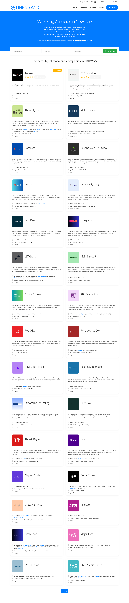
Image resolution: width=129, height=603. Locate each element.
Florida (35, 131)
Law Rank (30, 220)
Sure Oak (85, 403)
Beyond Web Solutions (93, 148)
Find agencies (111, 51)
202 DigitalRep (88, 73)
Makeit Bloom (88, 110)
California (73, 488)
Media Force (32, 565)
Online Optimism (34, 294)
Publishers (93, 7)
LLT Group (30, 256)
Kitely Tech (31, 534)
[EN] (113, 2)
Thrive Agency (33, 110)
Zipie (83, 439)
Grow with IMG (33, 504)
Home (75, 7)
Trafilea (29, 73)
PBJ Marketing (89, 294)
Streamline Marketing (37, 403)
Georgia (24, 129)
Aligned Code (32, 475)
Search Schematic (91, 366)
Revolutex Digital (34, 366)
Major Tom (86, 534)
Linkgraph (86, 220)
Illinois (34, 277)
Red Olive (30, 330)
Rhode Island (26, 515)
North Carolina (41, 203)
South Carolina (41, 276)
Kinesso (85, 504)
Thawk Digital (32, 439)
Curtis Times (87, 475)
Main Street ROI (89, 256)
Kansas (24, 386)
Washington (52, 129)
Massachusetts (18, 277)
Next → (64, 591)
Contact (101, 7)
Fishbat (29, 184)
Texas (38, 129)
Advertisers (83, 7)
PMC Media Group (91, 565)
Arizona (24, 546)
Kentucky (81, 458)
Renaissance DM (90, 330)
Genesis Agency (89, 184)
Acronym (30, 148)
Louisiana (25, 314)
